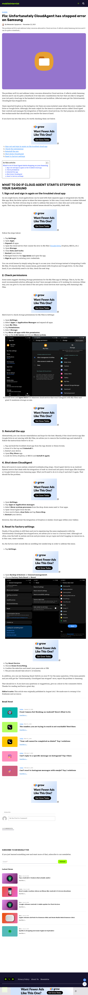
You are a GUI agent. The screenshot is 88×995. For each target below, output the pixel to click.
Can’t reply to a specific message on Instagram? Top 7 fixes (46, 756)
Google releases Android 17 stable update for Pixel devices (39, 904)
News (20, 876)
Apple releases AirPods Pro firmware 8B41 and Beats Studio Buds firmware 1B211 (47, 917)
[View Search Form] (83, 3)
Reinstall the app (12, 151)
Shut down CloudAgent (14, 154)
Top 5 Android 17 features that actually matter (34, 878)
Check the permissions (14, 149)
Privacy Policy (23, 979)
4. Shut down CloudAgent (13, 174)
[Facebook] (5, 979)
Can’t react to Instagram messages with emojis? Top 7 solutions (48, 770)
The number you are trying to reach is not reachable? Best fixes (48, 726)
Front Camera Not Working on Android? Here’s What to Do (45, 712)
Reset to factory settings (15, 156)
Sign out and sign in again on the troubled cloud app (26, 146)
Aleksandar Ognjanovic (14, 24)
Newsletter (45, 979)
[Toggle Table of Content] (46, 162)
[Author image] (3, 24)
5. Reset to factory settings (14, 176)
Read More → (23, 715)
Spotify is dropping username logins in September (36, 930)
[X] (9, 979)
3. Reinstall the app (11, 172)
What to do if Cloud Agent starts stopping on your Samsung (25, 165)
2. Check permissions (12, 170)
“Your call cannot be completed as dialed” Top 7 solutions (45, 741)
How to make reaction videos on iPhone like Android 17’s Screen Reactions (45, 891)
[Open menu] (78, 3)
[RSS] (12, 979)
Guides (4, 12)
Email (5, 861)
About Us (35, 979)
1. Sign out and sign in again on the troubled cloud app (23, 168)
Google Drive (55, 246)
